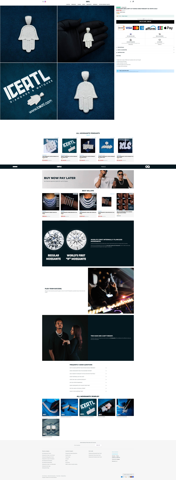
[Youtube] (96, 246)
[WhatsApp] (99, 246)
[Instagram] (97, 246)
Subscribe (97, 243)
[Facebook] (94, 246)
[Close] (105, 229)
